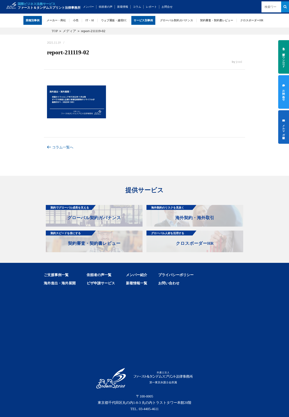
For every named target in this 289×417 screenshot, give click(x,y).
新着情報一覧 (136, 283)
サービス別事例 (143, 20)
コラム (137, 6)
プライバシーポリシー (176, 275)
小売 (75, 20)
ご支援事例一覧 (56, 275)
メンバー (88, 6)
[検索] (285, 6)
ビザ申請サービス (101, 283)
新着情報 (122, 6)
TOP (55, 31)
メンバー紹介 (136, 275)
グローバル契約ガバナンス (176, 20)
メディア (69, 31)
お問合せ (167, 6)
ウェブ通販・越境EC (114, 20)
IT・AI (90, 20)
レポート (151, 6)
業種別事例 (33, 20)
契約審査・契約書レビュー (216, 20)
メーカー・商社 (56, 20)
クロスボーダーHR (251, 20)
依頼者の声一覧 (99, 275)
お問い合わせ (168, 283)
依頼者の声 (105, 6)
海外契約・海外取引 (182, 213)
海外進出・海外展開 (60, 283)
